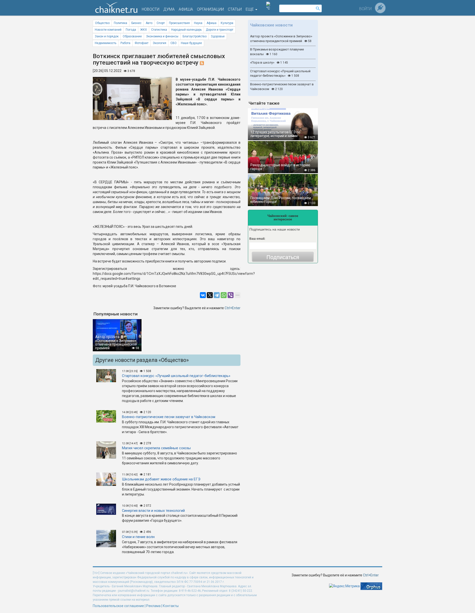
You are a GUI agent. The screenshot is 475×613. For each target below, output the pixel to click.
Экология (159, 43)
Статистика (159, 29)
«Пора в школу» (269, 62)
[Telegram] (217, 295)
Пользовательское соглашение (118, 606)
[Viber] (231, 295)
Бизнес (136, 23)
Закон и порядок (107, 36)
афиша (186, 9)
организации (210, 9)
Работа (125, 43)
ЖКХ (143, 29)
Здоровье (218, 36)
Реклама (153, 606)
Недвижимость (105, 43)
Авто (149, 23)
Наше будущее (191, 43)
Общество (102, 23)
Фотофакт (141, 43)
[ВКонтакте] (203, 295)
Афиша (211, 23)
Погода (131, 29)
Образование (132, 36)
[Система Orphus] (371, 586)
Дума (169, 9)
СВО (173, 43)
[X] (210, 295)
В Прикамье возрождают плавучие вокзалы (277, 51)
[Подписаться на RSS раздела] (202, 62)
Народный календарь (186, 29)
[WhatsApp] (224, 295)
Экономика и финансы (162, 36)
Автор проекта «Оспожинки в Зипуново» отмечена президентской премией (281, 38)
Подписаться (282, 257)
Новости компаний (108, 29)
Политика (120, 23)
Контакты (171, 606)
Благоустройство (195, 36)
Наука (198, 23)
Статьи (235, 9)
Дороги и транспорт (219, 29)
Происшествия (179, 23)
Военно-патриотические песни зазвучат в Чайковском (282, 86)
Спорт (161, 23)
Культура (227, 23)
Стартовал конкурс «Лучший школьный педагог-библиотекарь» (280, 73)
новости (150, 9)
